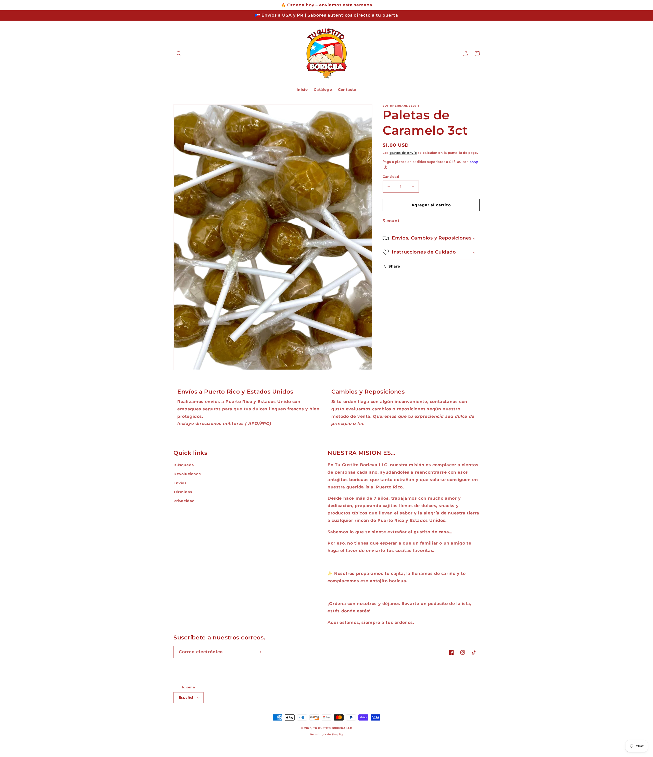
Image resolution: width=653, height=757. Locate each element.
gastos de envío (403, 153)
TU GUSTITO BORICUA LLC (332, 728)
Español (186, 697)
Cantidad (391, 176)
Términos (182, 492)
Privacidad (184, 501)
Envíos (179, 483)
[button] (179, 53)
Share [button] (394, 266)
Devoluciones (186, 474)
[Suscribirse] (259, 652)
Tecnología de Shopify (326, 734)
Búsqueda (183, 465)
